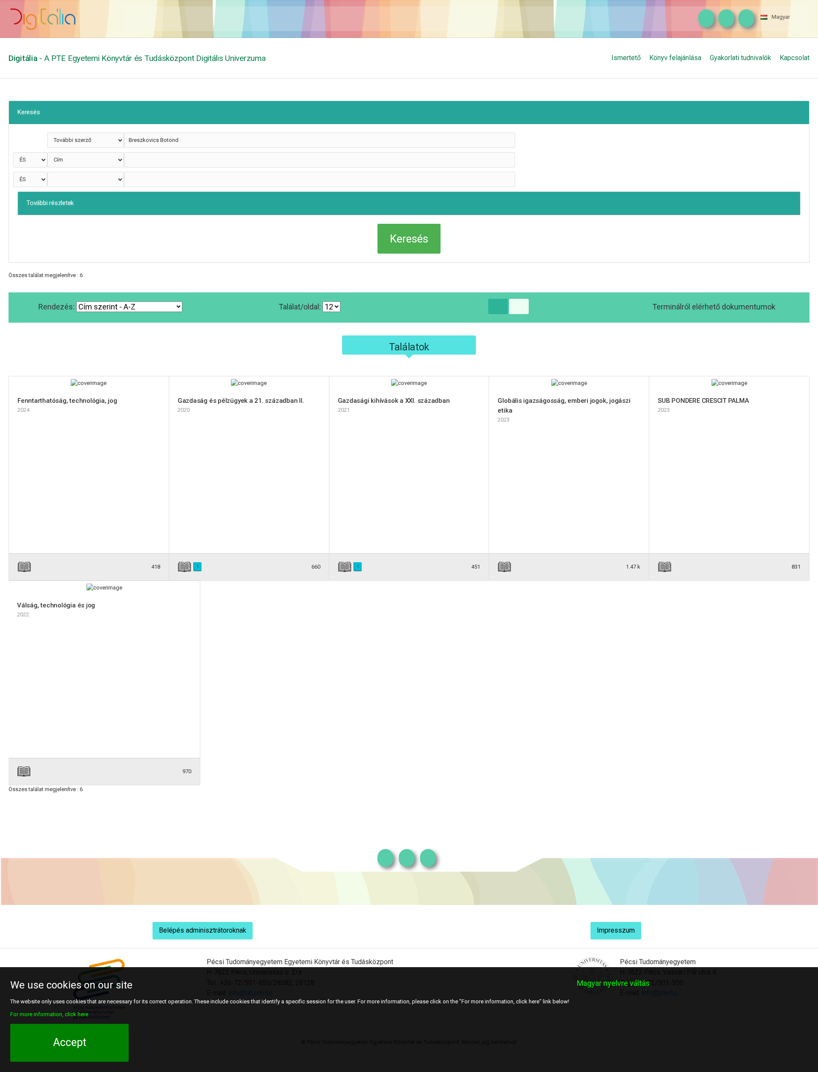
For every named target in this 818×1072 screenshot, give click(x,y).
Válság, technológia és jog (56, 605)
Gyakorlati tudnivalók (740, 58)
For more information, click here (49, 1014)
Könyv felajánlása (675, 58)
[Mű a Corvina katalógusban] (280, 566)
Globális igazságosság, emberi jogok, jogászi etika (564, 405)
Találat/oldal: (301, 306)
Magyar (781, 17)
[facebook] (724, 19)
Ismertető (626, 58)
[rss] (744, 19)
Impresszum (616, 930)
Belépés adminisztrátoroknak (202, 930)
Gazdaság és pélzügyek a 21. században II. (241, 401)
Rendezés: (57, 306)
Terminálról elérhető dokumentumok (713, 306)
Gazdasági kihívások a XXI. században (394, 401)
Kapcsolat (794, 58)
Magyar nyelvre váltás (613, 983)
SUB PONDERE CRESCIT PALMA (703, 401)
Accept (69, 1042)
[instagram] (704, 19)
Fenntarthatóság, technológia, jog (67, 401)
